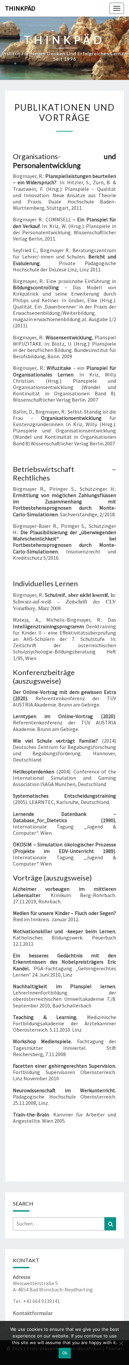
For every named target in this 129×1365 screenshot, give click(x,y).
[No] (120, 1343)
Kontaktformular (33, 1313)
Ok (64, 1353)
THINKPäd (20, 8)
